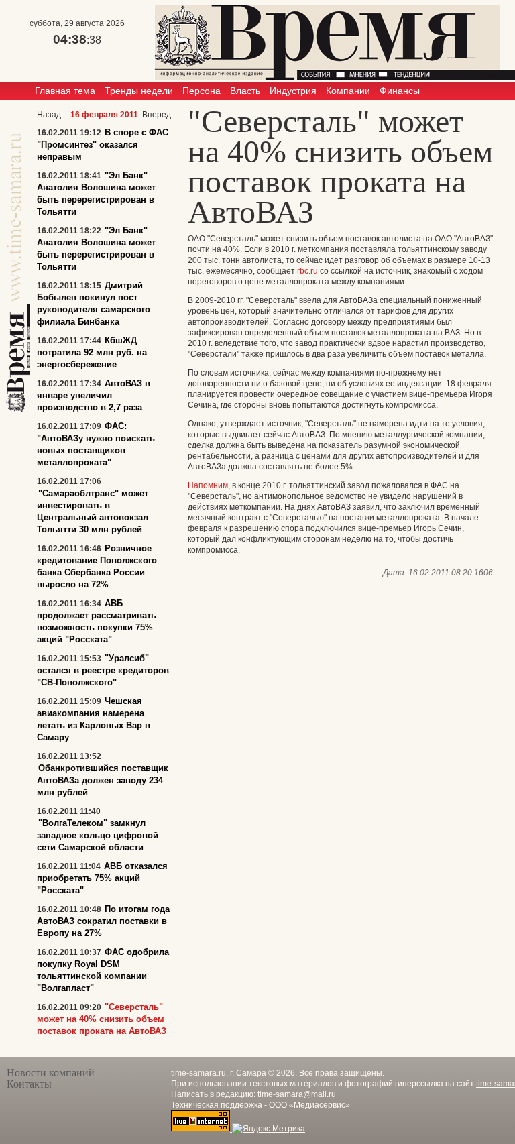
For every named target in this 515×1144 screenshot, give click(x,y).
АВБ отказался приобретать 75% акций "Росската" (102, 878)
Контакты (29, 1084)
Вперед (156, 114)
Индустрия (293, 90)
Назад (49, 114)
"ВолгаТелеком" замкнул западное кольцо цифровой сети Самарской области (97, 835)
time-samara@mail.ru (297, 1094)
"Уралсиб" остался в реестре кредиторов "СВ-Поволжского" (103, 670)
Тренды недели (139, 90)
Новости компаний (51, 1072)
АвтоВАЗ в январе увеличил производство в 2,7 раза (93, 395)
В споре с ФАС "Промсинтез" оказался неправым (102, 144)
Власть (245, 90)
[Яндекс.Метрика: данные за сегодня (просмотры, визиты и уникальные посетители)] (268, 1128)
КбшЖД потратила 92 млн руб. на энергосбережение (92, 352)
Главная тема (65, 90)
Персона (201, 90)
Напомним (208, 485)
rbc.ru (307, 271)
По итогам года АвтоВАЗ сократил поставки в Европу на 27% (103, 921)
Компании (348, 90)
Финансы (400, 90)
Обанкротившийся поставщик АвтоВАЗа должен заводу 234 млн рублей (102, 780)
